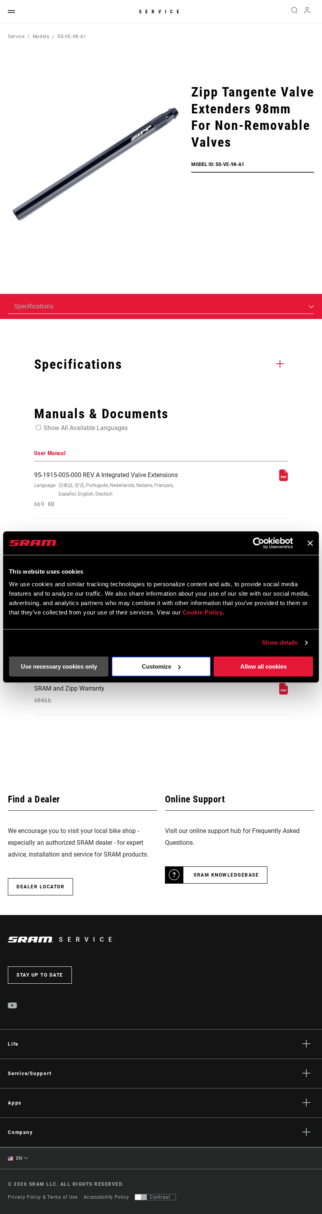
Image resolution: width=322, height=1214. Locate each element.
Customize (156, 666)
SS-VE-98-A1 (71, 36)
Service (161, 12)
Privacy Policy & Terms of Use (43, 1197)
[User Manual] (283, 479)
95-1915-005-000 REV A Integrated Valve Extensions (106, 489)
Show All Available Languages (86, 428)
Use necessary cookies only (59, 666)
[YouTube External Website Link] (12, 1006)
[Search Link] (294, 11)
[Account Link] (307, 12)
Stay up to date (39, 975)
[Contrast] (141, 1197)
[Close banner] (310, 543)
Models (41, 36)
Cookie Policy (203, 612)
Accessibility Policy (106, 1197)
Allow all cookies (263, 666)
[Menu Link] (11, 11)
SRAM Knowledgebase (226, 875)
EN (18, 1158)
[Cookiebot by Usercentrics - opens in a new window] (258, 543)
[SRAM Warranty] (283, 692)
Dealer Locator (40, 887)
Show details (280, 642)
